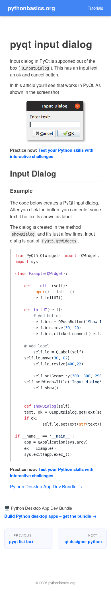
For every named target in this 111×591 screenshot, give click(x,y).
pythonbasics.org (31, 8)
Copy (93, 254)
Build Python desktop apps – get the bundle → (50, 516)
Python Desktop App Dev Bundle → (46, 486)
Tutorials (95, 8)
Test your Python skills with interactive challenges (51, 153)
